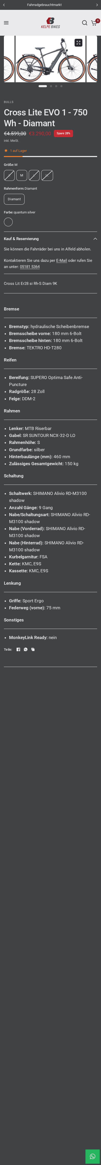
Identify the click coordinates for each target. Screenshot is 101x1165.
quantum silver (8, 222)
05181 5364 (30, 266)
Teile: (8, 649)
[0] (93, 23)
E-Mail (61, 260)
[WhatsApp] (26, 649)
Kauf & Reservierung (21, 238)
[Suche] (84, 23)
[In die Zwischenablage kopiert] (33, 649)
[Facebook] (18, 649)
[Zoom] (78, 43)
